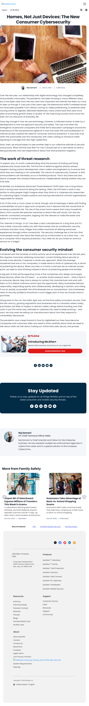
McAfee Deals (71, 526)
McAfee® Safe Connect (52, 577)
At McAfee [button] (14, 10)
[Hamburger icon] (84, 4)
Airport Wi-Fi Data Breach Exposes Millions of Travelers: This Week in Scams (20, 501)
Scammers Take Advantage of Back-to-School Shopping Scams (63, 501)
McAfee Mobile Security (50, 526)
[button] (86, 10)
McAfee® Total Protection (53, 568)
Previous (4, 497)
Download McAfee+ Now (55, 351)
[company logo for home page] (9, 4)
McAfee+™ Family (50, 564)
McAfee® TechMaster (51, 585)
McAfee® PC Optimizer (52, 581)
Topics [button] (5, 10)
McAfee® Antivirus (50, 572)
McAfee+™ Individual (51, 560)
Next (84, 497)
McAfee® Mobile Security (53, 589)
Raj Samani (32, 87)
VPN (34, 526)
